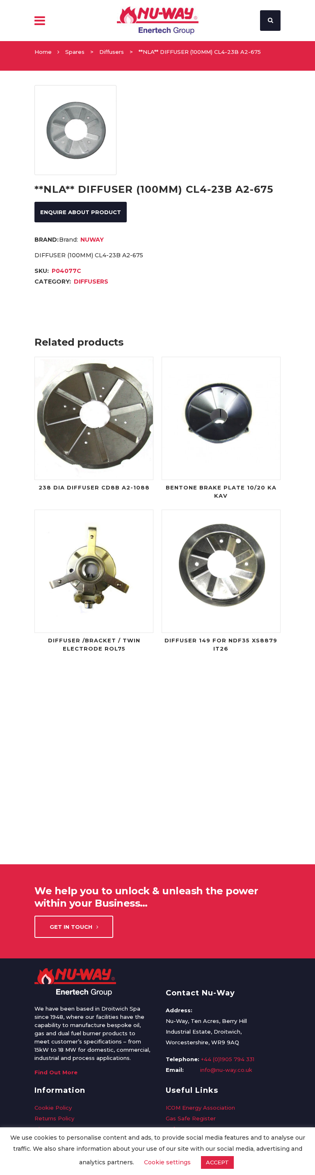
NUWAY (92, 239)
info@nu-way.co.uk (226, 1070)
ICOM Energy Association (200, 1107)
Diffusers (111, 51)
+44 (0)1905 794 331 (227, 1059)
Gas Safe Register (191, 1118)
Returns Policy (54, 1118)
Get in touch (71, 926)
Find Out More (56, 1072)
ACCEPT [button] (217, 1162)
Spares (74, 51)
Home (43, 51)
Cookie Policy (53, 1107)
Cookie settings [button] (167, 1162)
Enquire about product (80, 212)
